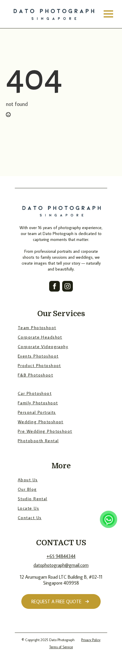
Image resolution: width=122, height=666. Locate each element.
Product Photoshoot (39, 365)
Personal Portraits (37, 412)
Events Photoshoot (38, 356)
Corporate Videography (43, 346)
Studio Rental (32, 498)
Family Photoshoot (38, 403)
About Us (28, 479)
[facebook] (54, 286)
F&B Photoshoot (35, 375)
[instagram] (67, 286)
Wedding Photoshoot (40, 421)
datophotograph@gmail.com (61, 565)
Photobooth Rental (38, 440)
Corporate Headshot (40, 337)
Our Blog (27, 489)
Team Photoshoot (37, 327)
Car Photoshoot (35, 393)
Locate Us (28, 508)
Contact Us (29, 517)
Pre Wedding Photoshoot (45, 431)
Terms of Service (61, 647)
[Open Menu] (108, 14)
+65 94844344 (61, 556)
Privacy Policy (90, 640)
